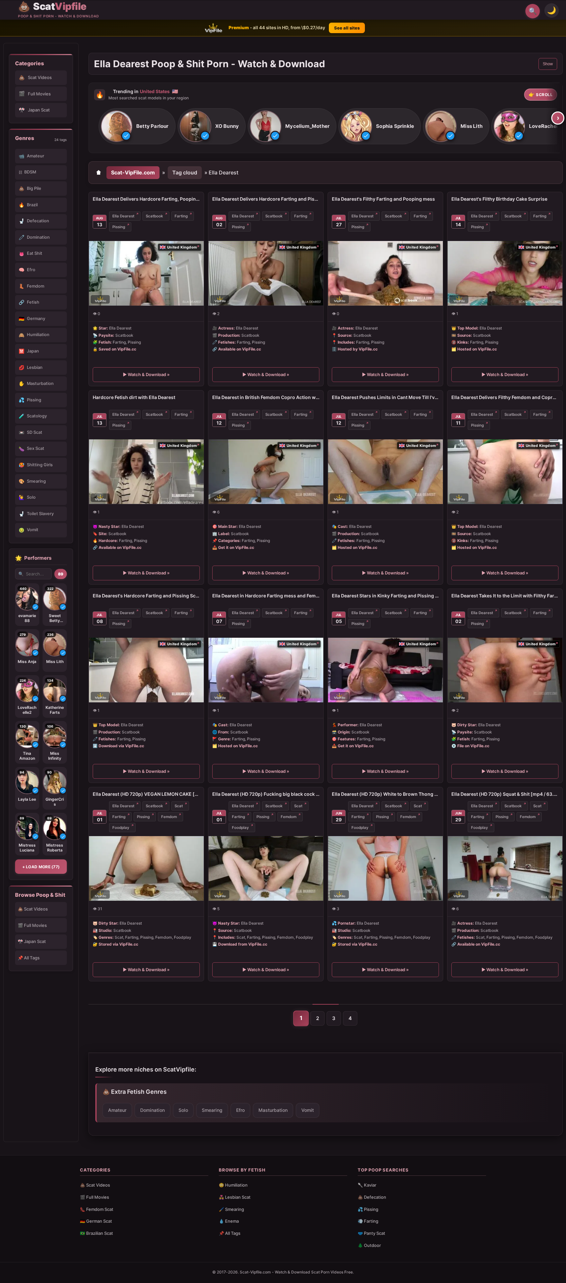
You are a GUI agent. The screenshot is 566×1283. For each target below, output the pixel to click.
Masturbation (273, 1110)
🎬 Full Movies (32, 925)
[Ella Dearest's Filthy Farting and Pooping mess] (385, 273)
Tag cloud (184, 172)
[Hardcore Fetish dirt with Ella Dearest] (146, 471)
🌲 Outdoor (369, 1245)
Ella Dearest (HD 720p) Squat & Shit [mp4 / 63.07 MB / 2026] (504, 794)
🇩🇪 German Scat (96, 1221)
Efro (240, 1110)
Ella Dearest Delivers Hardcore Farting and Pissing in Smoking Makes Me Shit (265, 199)
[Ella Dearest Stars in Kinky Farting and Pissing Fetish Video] (385, 670)
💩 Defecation (372, 1197)
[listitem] (137, 127)
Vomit (307, 1110)
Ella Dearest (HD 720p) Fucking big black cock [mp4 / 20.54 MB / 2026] (265, 794)
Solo (183, 1110)
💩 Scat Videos (33, 909)
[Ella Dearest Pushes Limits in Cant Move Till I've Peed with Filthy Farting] (385, 471)
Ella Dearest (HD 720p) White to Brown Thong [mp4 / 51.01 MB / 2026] (385, 794)
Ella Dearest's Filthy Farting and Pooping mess (383, 199)
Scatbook (154, 216)
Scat (179, 806)
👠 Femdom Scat (96, 1209)
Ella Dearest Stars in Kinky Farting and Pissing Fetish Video (385, 595)
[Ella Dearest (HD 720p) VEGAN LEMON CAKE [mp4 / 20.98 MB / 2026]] (146, 868)
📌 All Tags (29, 957)
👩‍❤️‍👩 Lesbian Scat (235, 1197)
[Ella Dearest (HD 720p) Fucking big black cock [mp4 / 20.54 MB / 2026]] (265, 868)
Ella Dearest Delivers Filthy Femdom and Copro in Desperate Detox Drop (504, 397)
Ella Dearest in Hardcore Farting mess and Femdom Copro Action (265, 595)
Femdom (169, 816)
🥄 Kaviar (367, 1185)
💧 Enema (229, 1221)
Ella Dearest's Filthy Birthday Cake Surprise (499, 199)
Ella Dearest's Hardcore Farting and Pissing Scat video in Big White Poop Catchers (146, 595)
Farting (181, 216)
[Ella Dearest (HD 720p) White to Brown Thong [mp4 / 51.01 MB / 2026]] (385, 868)
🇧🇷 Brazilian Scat (96, 1233)
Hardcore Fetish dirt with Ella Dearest (134, 397)
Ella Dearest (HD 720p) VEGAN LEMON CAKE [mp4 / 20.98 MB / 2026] (146, 794)
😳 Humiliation (233, 1185)
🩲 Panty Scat (371, 1233)
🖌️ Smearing (231, 1209)
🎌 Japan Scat (32, 941)
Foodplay (120, 827)
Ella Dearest (123, 216)
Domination (152, 1110)
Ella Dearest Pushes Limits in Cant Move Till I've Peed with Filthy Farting (385, 397)
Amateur (117, 1110)
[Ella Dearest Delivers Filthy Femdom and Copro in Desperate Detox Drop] (504, 471)
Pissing (118, 227)
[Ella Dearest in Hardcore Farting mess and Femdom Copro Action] (265, 670)
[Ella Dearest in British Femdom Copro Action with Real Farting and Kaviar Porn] (265, 471)
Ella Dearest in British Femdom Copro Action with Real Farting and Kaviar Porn (265, 397)
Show (548, 64)
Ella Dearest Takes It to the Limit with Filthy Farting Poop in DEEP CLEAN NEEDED (504, 595)
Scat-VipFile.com (133, 172)
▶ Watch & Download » (146, 374)
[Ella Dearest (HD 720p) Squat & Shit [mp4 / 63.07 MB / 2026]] (504, 868)
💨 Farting (368, 1221)
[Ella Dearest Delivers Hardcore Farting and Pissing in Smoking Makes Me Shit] (265, 273)
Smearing (212, 1110)
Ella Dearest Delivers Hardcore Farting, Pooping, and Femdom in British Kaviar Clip (146, 199)
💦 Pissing (368, 1209)
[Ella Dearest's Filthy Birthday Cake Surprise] (504, 273)
